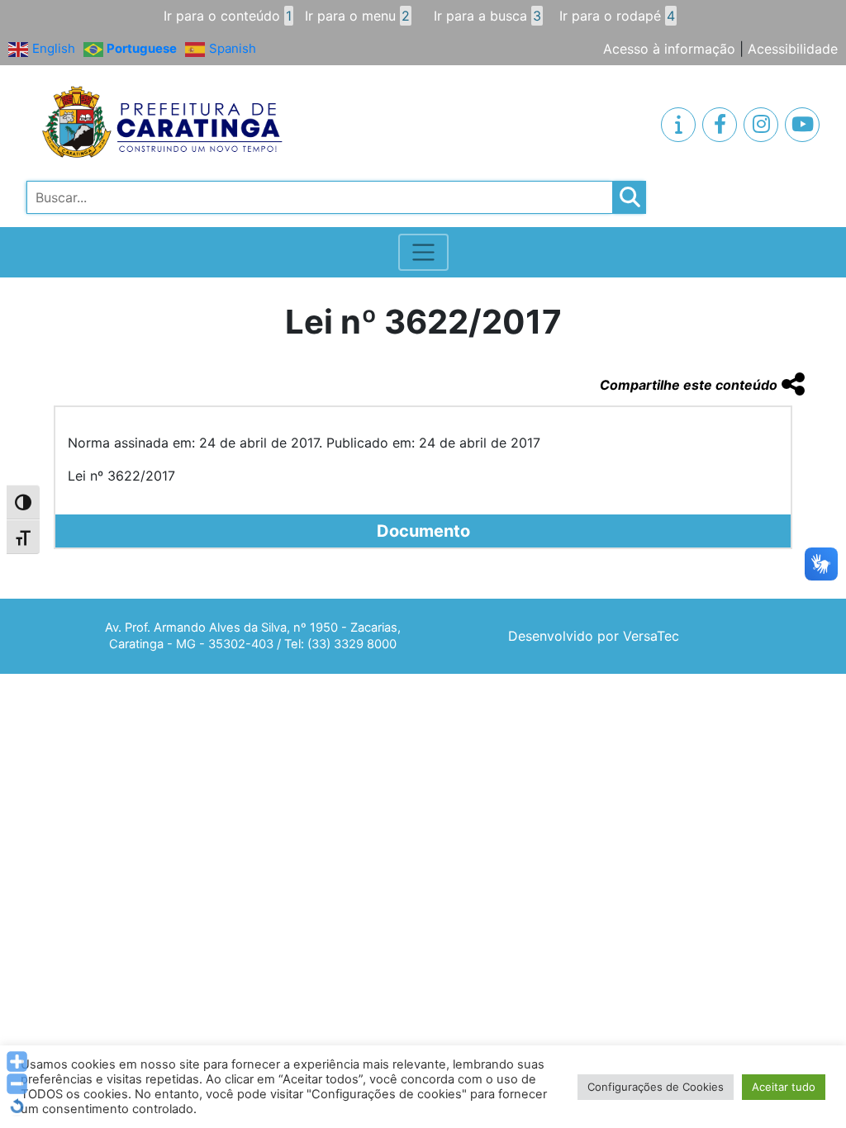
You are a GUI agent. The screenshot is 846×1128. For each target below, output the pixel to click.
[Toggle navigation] (423, 252)
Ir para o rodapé (617, 15)
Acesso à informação (669, 48)
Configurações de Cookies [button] (655, 1086)
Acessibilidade (793, 48)
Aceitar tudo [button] (783, 1086)
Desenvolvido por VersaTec (593, 636)
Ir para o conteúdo (228, 15)
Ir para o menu (357, 15)
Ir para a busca (487, 15)
